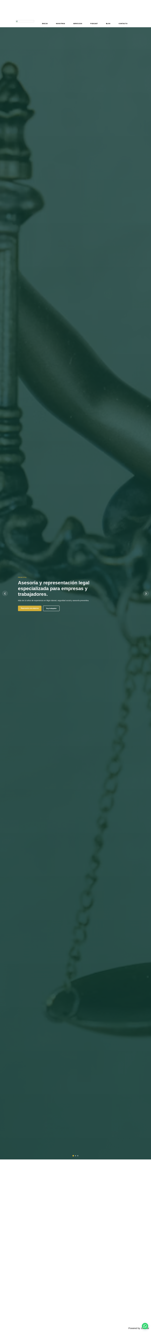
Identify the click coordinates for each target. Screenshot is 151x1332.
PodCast (94, 23)
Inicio (45, 23)
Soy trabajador (51, 608)
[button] (145, 1326)
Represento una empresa (30, 608)
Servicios (77, 23)
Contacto (123, 23)
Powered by (138, 1328)
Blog (108, 23)
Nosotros (60, 23)
